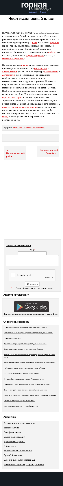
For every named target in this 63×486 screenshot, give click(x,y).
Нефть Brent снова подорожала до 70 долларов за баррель (27, 384)
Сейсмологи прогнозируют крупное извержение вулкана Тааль (28, 333)
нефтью (52, 52)
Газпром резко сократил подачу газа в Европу (21, 373)
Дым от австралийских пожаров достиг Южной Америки (25, 390)
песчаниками (40, 68)
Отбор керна (10, 446)
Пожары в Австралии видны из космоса (19, 401)
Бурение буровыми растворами (19, 460)
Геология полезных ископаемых (29, 127)
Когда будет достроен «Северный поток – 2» (21, 406)
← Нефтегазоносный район (15, 153)
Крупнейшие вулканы (14, 441)
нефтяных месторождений (24, 107)
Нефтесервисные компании (18, 450)
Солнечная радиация (14, 437)
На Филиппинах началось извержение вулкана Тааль (24, 368)
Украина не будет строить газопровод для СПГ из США (25, 344)
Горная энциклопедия (36, 9)
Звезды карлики (11, 427)
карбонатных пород (12, 97)
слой (34, 42)
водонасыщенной (35, 55)
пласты (24, 65)
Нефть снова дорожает (13, 338)
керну (5, 116)
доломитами (8, 75)
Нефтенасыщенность (13, 58)
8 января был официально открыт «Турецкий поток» (24, 379)
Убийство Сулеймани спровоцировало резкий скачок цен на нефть (30, 395)
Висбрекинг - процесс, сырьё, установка (24, 464)
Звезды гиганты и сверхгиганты (19, 423)
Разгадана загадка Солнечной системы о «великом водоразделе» (29, 362)
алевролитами (9, 71)
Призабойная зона (13, 455)
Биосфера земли (12, 432)
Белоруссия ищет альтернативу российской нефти (23, 349)
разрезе (6, 107)
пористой (54, 42)
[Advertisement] (31, 201)
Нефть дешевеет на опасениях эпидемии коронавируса (25, 327)
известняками (51, 71)
